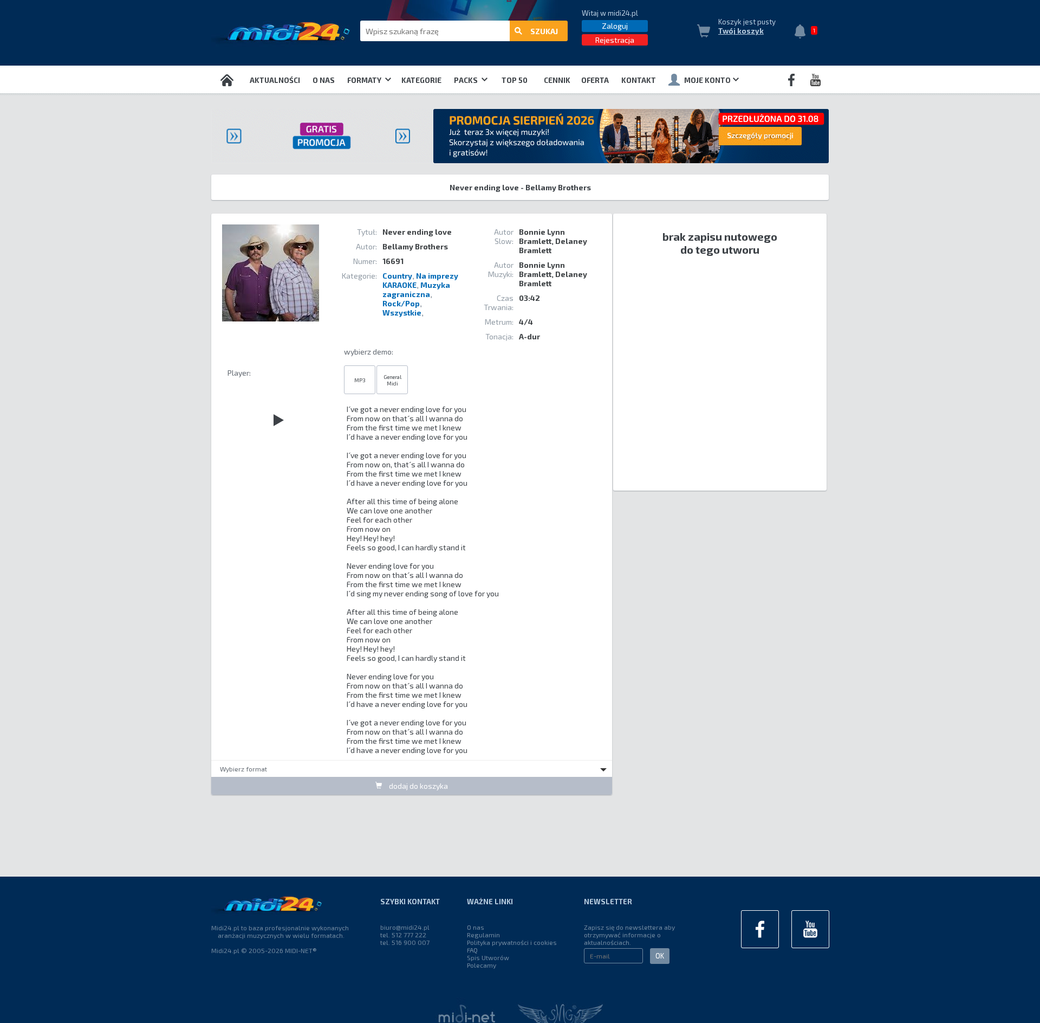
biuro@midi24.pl (405, 927)
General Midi (392, 380)
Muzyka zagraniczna (416, 289)
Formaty (365, 80)
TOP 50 (515, 80)
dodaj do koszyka (417, 785)
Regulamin (483, 934)
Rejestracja (614, 39)
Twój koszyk (741, 31)
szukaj (544, 31)
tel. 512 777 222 (403, 934)
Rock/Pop (401, 303)
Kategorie (421, 80)
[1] (803, 32)
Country (397, 275)
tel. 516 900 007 (405, 942)
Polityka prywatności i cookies (512, 942)
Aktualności (275, 80)
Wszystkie (401, 312)
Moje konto (707, 80)
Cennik (557, 80)
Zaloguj (615, 25)
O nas (324, 80)
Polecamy (481, 965)
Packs (466, 80)
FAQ (472, 950)
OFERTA (595, 80)
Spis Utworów (488, 957)
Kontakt (638, 80)
